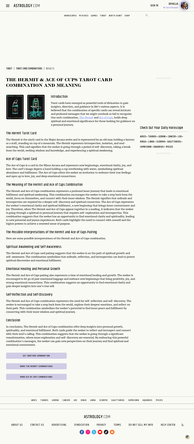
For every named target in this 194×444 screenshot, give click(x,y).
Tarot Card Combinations (29, 69)
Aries (143, 137)
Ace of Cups (106, 117)
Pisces (169, 147)
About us (17, 425)
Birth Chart (115, 16)
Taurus (152, 137)
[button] (182, 425)
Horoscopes (70, 16)
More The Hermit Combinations (36, 366)
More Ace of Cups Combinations (36, 377)
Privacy (101, 425)
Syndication (81, 425)
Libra (151, 142)
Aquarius (159, 147)
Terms (117, 425)
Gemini (162, 137)
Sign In (154, 5)
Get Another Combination (36, 356)
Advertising (59, 425)
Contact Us (37, 425)
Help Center (168, 425)
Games (94, 16)
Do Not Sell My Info (141, 425)
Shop (127, 16)
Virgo (143, 142)
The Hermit (86, 117)
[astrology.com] (26, 5)
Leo (180, 137)
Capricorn (145, 147)
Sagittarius (174, 142)
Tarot (103, 16)
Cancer (172, 137)
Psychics (84, 16)
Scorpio (160, 142)
